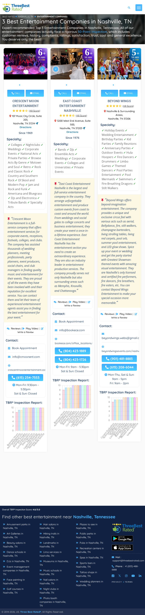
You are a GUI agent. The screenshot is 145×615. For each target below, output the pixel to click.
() (34, 110)
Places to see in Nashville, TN (86, 526)
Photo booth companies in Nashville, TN (53, 602)
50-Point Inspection (92, 32)
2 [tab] (22, 85)
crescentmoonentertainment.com (27, 369)
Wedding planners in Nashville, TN (89, 583)
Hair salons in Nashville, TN (49, 526)
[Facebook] (113, 576)
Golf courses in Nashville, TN (13, 590)
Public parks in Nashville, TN (86, 535)
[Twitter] (119, 576)
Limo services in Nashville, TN (51, 553)
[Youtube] (133, 576)
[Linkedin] (140, 576)
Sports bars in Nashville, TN (85, 564)
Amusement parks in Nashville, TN (16, 526)
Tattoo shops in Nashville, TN (86, 574)
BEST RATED (8, 16)
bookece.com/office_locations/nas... (76, 343)
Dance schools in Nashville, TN (14, 553)
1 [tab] (19, 85)
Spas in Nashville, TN (91, 557)
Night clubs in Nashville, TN (49, 590)
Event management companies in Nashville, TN (16, 570)
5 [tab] (30, 85)
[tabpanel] (26, 70)
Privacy (117, 582)
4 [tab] (28, 85)
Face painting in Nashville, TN (14, 581)
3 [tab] (25, 85)
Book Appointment (24, 348)
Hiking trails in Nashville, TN (49, 535)
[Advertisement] (72, 481)
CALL (17, 93)
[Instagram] (126, 576)
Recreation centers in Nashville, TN (90, 550)
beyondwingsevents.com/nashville (122, 351)
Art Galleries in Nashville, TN (13, 535)
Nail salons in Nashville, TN (49, 581)
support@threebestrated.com (128, 560)
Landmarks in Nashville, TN (49, 544)
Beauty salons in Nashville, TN (14, 544)
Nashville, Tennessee (94, 516)
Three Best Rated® (30, 611)
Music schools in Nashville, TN (51, 572)
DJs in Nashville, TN (17, 561)
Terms (129, 582)
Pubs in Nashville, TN (91, 542)
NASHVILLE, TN (25, 16)
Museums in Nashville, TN (54, 563)
